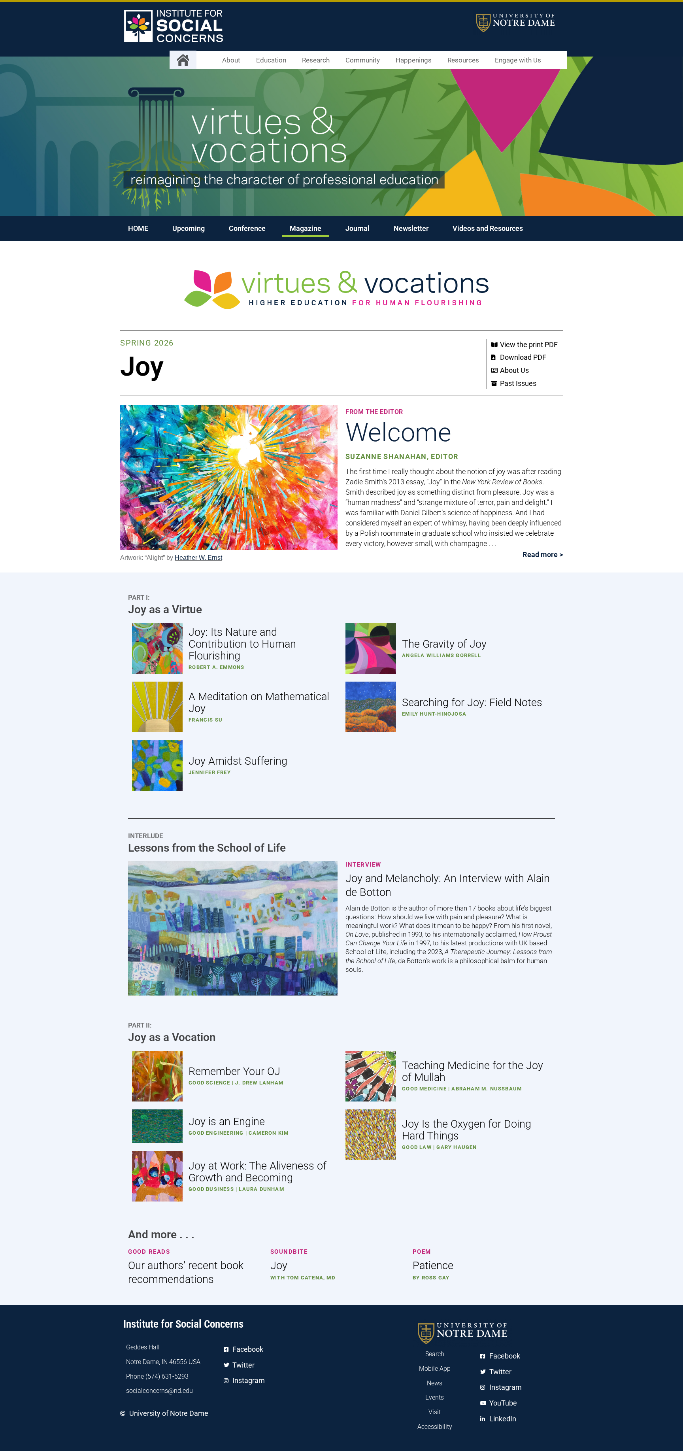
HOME (138, 228)
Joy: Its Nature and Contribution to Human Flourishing (242, 644)
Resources (463, 60)
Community (362, 60)
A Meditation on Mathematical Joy (259, 702)
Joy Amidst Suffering (238, 761)
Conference (247, 228)
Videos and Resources (488, 228)
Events (434, 1397)
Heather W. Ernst (198, 557)
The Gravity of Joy (444, 644)
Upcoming (188, 228)
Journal (357, 228)
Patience (433, 1265)
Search (434, 1354)
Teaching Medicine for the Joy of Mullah (472, 1071)
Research (316, 60)
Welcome (398, 433)
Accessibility (434, 1426)
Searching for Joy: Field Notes (472, 702)
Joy (278, 1265)
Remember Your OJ (234, 1071)
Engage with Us (518, 60)
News (434, 1383)
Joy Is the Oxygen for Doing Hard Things (466, 1130)
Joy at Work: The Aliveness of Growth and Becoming (257, 1172)
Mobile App (435, 1368)
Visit (434, 1412)
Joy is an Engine (227, 1121)
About (231, 60)
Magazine (305, 228)
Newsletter (411, 228)
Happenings (414, 60)
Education (271, 60)
